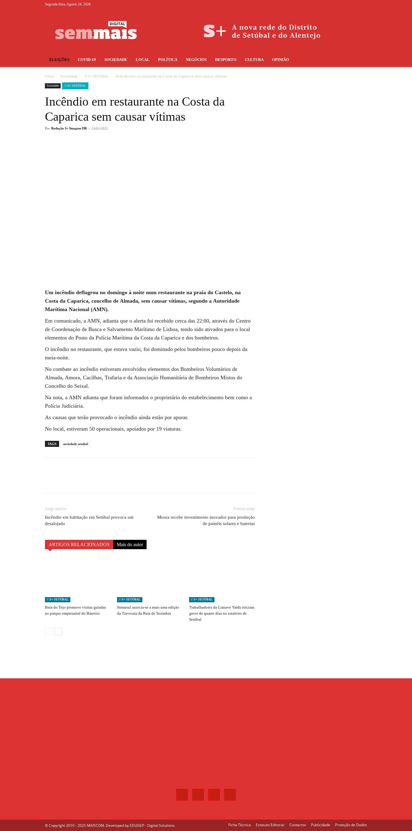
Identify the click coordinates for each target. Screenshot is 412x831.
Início (49, 76)
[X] (352, 4)
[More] (144, 153)
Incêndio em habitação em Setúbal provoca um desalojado (89, 520)
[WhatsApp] (131, 153)
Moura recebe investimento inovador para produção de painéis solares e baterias (206, 520)
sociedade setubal (75, 444)
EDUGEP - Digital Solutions (152, 825)
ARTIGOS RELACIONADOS (79, 544)
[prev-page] (48, 631)
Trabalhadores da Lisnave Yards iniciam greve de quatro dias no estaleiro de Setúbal (221, 613)
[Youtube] (362, 4)
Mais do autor (130, 544)
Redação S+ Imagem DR (69, 128)
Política (167, 59)
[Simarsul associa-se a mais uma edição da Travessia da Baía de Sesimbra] (150, 579)
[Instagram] (342, 4)
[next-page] (58, 631)
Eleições (59, 59)
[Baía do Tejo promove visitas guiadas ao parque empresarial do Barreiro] (78, 579)
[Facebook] (332, 4)
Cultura (254, 59)
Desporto (225, 59)
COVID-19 (87, 59)
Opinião (280, 59)
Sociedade (115, 59)
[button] (360, 60)
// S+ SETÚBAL (96, 76)
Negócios (196, 59)
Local (143, 59)
